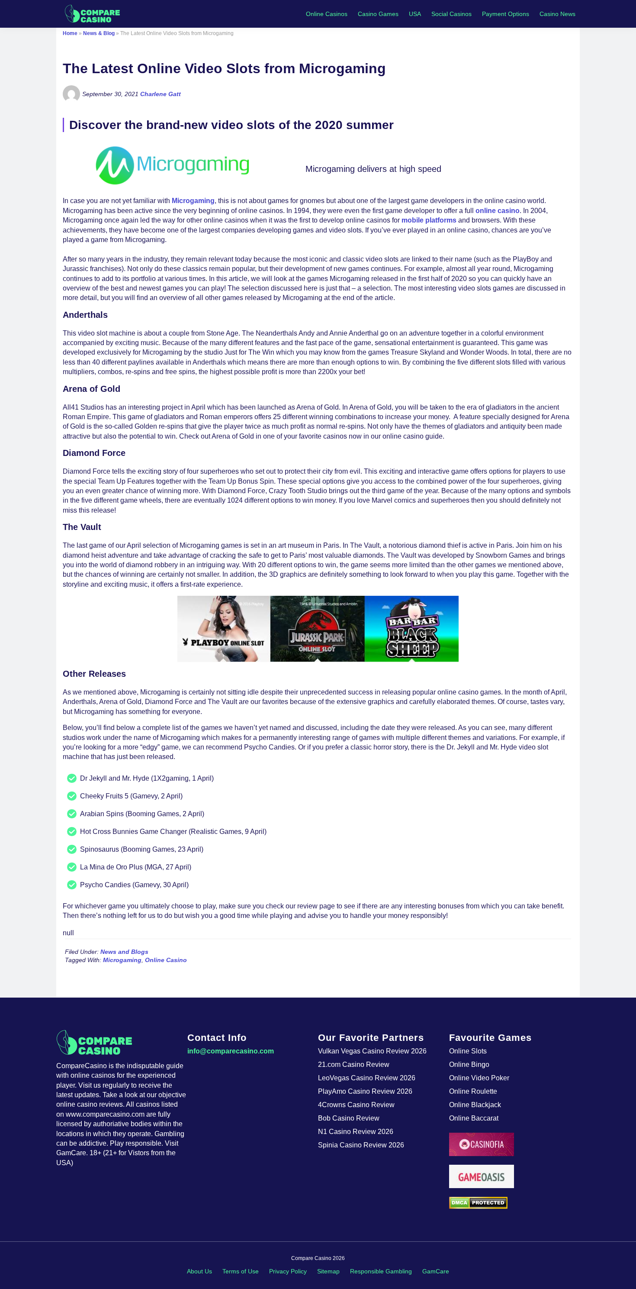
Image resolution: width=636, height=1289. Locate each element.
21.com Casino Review (353, 1064)
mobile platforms (429, 220)
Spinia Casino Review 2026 (361, 1145)
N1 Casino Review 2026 (355, 1131)
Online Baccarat (473, 1118)
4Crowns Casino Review (356, 1104)
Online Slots (468, 1051)
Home (70, 33)
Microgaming (193, 200)
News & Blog (99, 33)
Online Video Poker (479, 1078)
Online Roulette (473, 1091)
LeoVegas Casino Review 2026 (366, 1078)
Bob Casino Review (348, 1118)
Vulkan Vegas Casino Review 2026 (372, 1051)
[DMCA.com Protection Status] (514, 1203)
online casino (497, 210)
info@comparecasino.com (230, 1051)
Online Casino (166, 959)
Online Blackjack (475, 1104)
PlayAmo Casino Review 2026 (365, 1091)
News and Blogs (124, 951)
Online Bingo (469, 1064)
